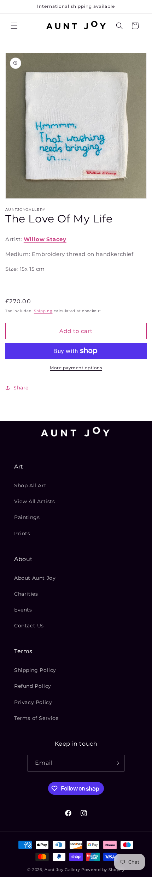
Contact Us (29, 625)
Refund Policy (32, 686)
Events (23, 610)
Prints (22, 533)
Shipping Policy (35, 670)
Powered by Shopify (103, 869)
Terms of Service (36, 718)
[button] (14, 26)
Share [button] (21, 387)
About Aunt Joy (34, 578)
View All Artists (34, 501)
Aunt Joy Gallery (62, 869)
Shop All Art (30, 485)
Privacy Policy (33, 702)
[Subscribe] (116, 763)
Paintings (27, 517)
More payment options (76, 367)
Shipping (43, 311)
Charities (26, 594)
